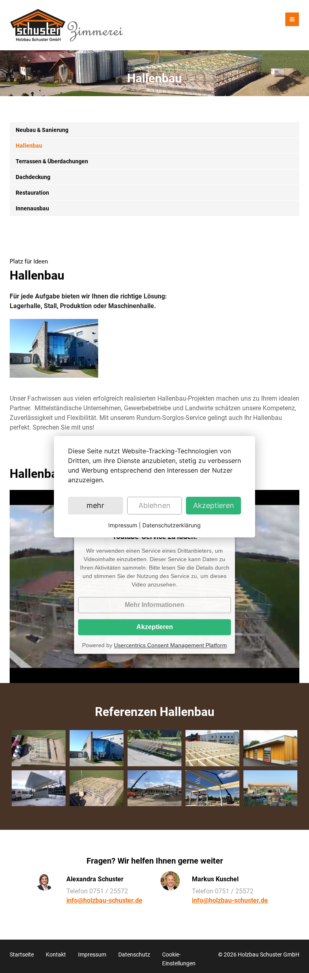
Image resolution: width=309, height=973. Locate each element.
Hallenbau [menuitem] (29, 145)
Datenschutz (134, 954)
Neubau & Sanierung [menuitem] (42, 130)
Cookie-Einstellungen (179, 959)
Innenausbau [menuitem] (32, 208)
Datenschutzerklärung (171, 525)
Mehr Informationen (154, 604)
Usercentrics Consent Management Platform (170, 645)
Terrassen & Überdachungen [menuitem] (52, 161)
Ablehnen (154, 505)
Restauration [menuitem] (32, 192)
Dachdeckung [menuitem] (33, 177)
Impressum (92, 954)
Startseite (22, 954)
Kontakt (56, 954)
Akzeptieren (154, 626)
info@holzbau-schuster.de (104, 900)
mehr (95, 505)
